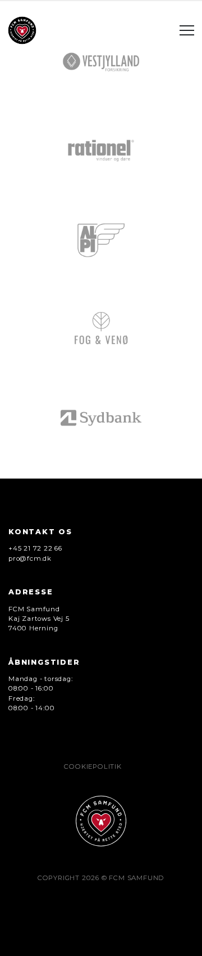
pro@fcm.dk (30, 558)
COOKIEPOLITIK (92, 766)
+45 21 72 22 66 (35, 548)
